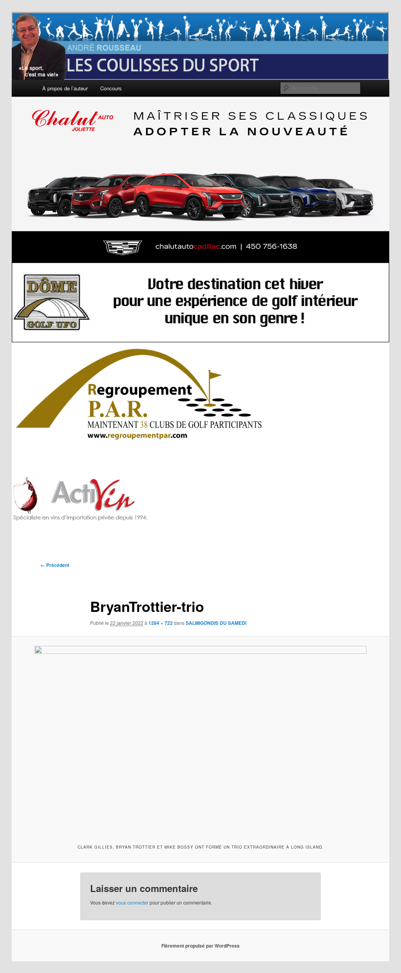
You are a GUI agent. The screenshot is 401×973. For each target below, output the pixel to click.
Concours (111, 88)
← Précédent (54, 564)
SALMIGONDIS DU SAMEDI (216, 622)
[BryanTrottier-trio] (200, 739)
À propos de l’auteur (65, 88)
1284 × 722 (160, 622)
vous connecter (132, 902)
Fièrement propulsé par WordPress (200, 945)
